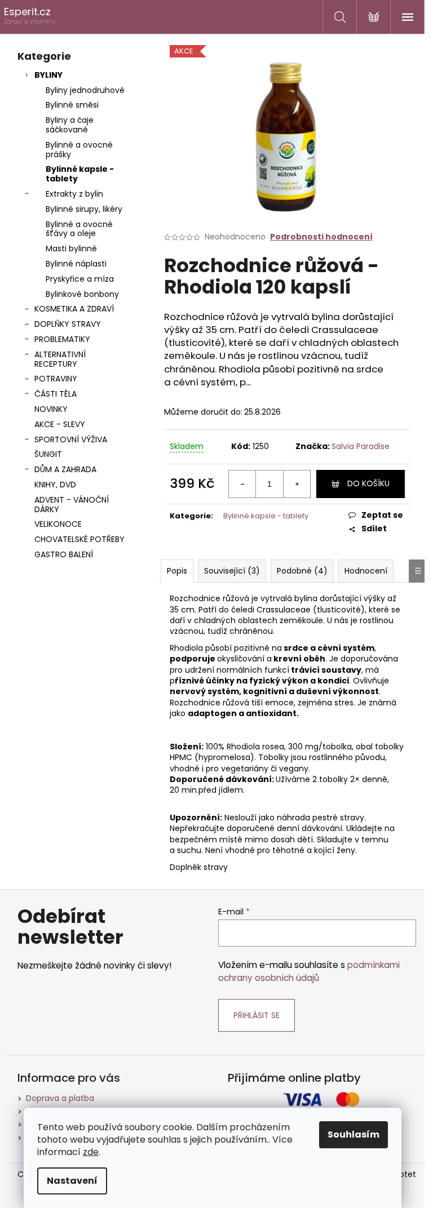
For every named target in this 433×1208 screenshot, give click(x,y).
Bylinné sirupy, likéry (84, 209)
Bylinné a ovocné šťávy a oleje (79, 229)
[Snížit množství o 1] (242, 484)
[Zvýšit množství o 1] (296, 484)
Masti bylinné (71, 248)
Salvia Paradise (361, 446)
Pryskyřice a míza (80, 279)
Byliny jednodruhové (85, 90)
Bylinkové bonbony (82, 294)
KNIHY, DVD (55, 484)
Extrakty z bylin (74, 193)
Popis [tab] (177, 570)
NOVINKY (51, 409)
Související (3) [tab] (232, 570)
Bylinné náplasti (76, 263)
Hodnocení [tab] (365, 570)
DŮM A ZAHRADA (65, 469)
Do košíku (368, 483)
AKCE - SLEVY (59, 424)
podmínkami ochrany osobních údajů (309, 971)
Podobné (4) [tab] (302, 570)
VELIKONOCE (58, 524)
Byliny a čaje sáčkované (70, 124)
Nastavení (72, 1180)
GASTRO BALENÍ (63, 554)
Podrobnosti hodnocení (321, 237)
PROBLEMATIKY (62, 339)
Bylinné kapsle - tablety (80, 173)
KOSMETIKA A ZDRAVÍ (74, 308)
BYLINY (48, 75)
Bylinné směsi (72, 104)
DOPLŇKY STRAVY (67, 324)
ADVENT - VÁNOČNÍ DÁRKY (71, 504)
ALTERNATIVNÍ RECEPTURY (60, 359)
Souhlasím (353, 1134)
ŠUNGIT (48, 454)
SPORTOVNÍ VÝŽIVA (70, 439)
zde (91, 1151)
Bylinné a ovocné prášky (79, 149)
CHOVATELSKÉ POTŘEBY (79, 539)
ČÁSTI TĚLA (55, 393)
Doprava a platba (60, 1098)
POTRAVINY (55, 378)
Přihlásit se (256, 1015)
